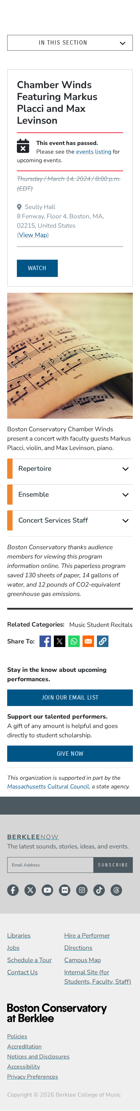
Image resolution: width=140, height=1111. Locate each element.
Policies (17, 1037)
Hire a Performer (87, 935)
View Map (33, 234)
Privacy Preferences (32, 1077)
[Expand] (122, 43)
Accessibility (23, 1067)
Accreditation (24, 1047)
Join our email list (87, 697)
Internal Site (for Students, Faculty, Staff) (97, 977)
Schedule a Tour (29, 960)
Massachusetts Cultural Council (48, 787)
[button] (102, 641)
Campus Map (82, 960)
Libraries (19, 935)
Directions (78, 947)
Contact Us (22, 972)
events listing (93, 152)
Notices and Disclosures (38, 1057)
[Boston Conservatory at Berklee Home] (70, 1012)
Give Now (70, 753)
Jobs (13, 947)
